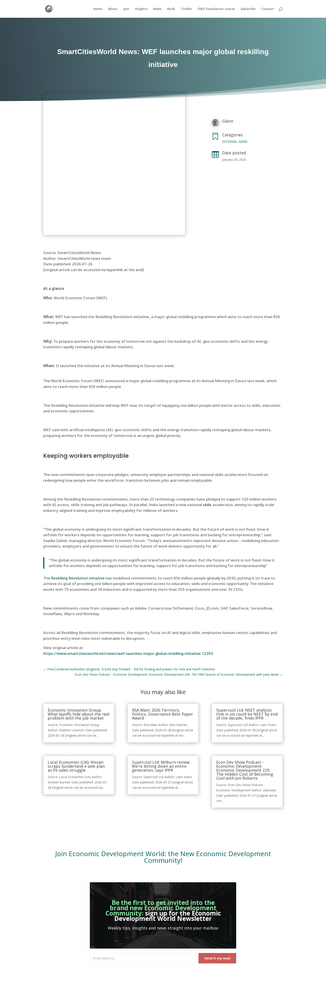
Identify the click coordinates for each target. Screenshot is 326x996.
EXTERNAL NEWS (234, 141)
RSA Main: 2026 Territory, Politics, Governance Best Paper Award (162, 714)
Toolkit (186, 9)
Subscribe (248, 9)
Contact (267, 9)
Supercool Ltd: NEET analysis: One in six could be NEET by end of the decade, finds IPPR (247, 714)
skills (207, 504)
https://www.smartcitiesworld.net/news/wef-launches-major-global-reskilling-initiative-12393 (128, 653)
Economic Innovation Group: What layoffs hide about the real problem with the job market (78, 714)
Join (126, 9)
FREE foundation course (216, 9)
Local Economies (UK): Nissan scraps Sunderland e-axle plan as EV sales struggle (76, 766)
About (113, 9)
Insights (141, 9)
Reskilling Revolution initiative (78, 578)
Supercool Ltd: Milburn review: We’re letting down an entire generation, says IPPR (161, 766)
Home (97, 9)
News (157, 9)
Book (171, 9)
